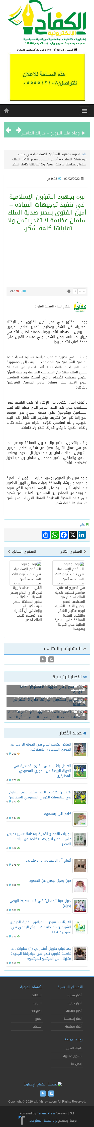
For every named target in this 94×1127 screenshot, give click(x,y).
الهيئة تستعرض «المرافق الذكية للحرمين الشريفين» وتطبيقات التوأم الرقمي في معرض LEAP (40, 927)
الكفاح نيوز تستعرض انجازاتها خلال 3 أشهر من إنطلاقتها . (49, 700)
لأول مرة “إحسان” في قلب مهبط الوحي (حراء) (40, 903)
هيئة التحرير (73, 1048)
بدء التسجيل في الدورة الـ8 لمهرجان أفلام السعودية (53, 687)
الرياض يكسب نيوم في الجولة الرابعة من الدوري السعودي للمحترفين (40, 747)
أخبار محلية (74, 995)
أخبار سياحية (73, 1026)
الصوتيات (36, 1011)
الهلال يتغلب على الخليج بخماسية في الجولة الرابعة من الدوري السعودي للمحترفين (42, 770)
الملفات (37, 1026)
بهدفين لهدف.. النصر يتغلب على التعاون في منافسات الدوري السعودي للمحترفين (40, 795)
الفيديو (37, 1003)
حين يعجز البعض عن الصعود (50, 880)
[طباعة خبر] (68, 291)
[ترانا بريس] (22, 1120)
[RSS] (42, 659)
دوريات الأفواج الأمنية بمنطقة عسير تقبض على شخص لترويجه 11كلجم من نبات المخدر (39, 839)
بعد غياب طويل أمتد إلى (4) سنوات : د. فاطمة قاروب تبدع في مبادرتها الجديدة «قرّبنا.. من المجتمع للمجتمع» (41, 953)
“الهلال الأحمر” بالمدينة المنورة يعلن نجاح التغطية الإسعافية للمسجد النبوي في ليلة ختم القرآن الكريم (47, 709)
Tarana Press (46, 1113)
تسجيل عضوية (72, 1056)
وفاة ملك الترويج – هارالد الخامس (50, 130)
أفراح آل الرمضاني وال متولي (48, 860)
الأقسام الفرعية (31, 987)
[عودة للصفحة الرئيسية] (47, 24)
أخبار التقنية (73, 1011)
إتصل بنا (76, 1064)
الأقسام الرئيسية (70, 987)
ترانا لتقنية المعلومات (43, 1120)
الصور (38, 1019)
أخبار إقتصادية (72, 1019)
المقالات (37, 995)
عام (83, 154)
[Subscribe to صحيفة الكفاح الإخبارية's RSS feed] (50, 659)
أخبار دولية (74, 1003)
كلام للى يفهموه (57, 814)
